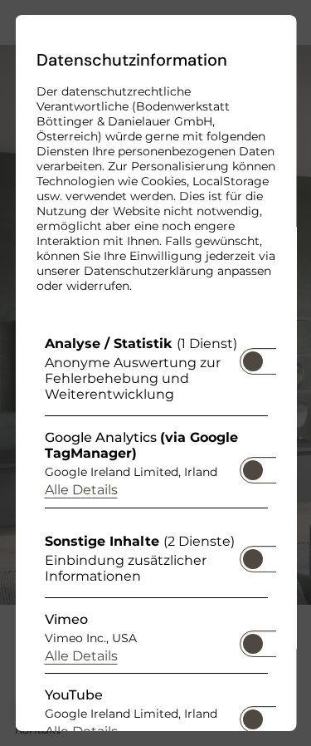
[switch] (252, 356)
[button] (252, 361)
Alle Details (80, 490)
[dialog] (155, 373)
